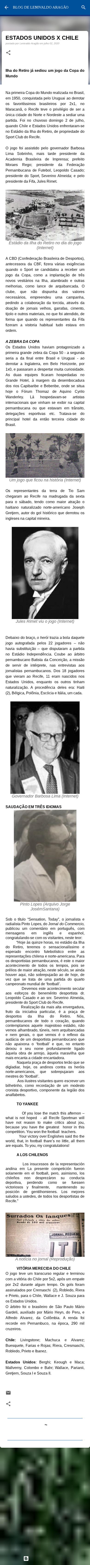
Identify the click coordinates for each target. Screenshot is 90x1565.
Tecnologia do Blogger (48, 1558)
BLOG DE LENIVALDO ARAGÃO (41, 7)
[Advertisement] (45, 1500)
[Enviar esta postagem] (8, 1394)
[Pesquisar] (83, 7)
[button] (8, 53)
